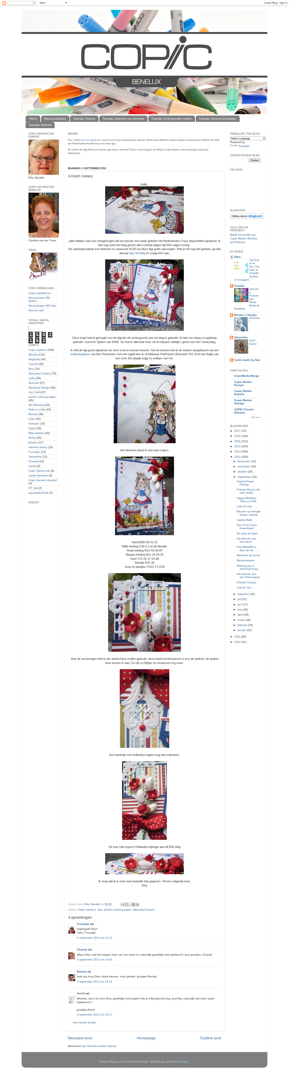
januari (242, 630)
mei (240, 609)
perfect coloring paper (117, 909)
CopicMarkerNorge (246, 375)
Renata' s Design (245, 314)
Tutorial (33, 364)
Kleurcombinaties (55, 118)
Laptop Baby (244, 519)
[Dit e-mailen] (122, 904)
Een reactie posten (84, 1022)
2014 (237, 446)
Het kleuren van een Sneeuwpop (248, 576)
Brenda (82, 971)
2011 (237, 636)
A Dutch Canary (246, 582)
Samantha (35, 456)
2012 (237, 456)
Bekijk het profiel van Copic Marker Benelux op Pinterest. (244, 238)
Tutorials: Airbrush (40, 125)
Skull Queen (253, 342)
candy (32, 466)
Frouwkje (83, 924)
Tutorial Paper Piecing (245, 483)
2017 (237, 430)
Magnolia (34, 359)
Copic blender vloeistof (43, 480)
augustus (243, 594)
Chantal (82, 949)
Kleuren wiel (36, 310)
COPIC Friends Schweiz (244, 411)
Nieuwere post (80, 1038)
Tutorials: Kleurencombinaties (218, 118)
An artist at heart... (248, 533)
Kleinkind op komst (248, 555)
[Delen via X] (130, 904)
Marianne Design (39, 387)
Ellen (237, 257)
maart (241, 620)
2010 (237, 642)
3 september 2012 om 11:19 (94, 937)
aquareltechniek (38, 492)
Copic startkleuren (40, 293)
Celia (32, 418)
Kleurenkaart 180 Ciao (42, 305)
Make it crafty (37, 409)
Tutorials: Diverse (84, 118)
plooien (33, 442)
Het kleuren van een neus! (246, 540)
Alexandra (241, 337)
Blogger (184, 1061)
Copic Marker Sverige (243, 402)
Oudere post (210, 1038)
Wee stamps (36, 433)
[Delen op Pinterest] (137, 904)
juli (239, 599)
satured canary (38, 447)
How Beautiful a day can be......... (248, 548)
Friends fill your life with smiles (248, 491)
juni (240, 604)
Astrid (81, 993)
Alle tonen (255, 417)
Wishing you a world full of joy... (248, 567)
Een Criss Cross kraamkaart (247, 527)
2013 (237, 451)
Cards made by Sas (247, 359)
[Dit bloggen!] (126, 904)
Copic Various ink (39, 470)
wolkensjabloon (80, 354)
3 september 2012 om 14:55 (94, 959)
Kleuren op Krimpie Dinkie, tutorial (248, 513)
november (244, 466)
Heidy (32, 437)
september (244, 476)
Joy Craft (34, 392)
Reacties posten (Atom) (101, 1046)
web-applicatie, (93, 140)
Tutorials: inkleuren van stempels (123, 118)
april (240, 614)
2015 (237, 441)
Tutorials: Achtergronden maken (171, 118)
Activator (34, 423)
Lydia (32, 378)
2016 (237, 436)
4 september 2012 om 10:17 (94, 1014)
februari (242, 625)
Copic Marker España (243, 393)
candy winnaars (38, 475)
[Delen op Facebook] (134, 904)
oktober (242, 471)
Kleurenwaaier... (247, 560)
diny (100, 909)
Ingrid (32, 428)
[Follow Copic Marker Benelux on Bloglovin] (247, 218)
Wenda (33, 354)
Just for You (244, 587)
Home (33, 118)
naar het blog (137, 253)
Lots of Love (244, 506)
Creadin (239, 285)
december (244, 461)
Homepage (146, 1038)
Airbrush (34, 382)
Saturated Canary (144, 909)
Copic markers (87, 909)
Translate (243, 146)
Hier (70, 140)
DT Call (33, 488)
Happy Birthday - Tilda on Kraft (247, 500)
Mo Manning (36, 404)
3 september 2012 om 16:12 (94, 981)
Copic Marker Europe (243, 384)
